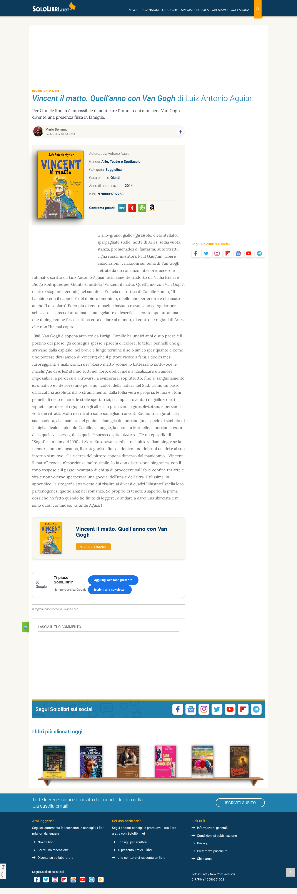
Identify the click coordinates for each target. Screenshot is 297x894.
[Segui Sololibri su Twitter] (207, 253)
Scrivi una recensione (53, 850)
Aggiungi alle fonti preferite (113, 580)
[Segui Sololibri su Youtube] (249, 253)
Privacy (202, 843)
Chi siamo (204, 859)
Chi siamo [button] (220, 10)
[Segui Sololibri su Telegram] (260, 253)
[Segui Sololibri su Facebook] (196, 253)
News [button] (132, 10)
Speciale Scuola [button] (195, 10)
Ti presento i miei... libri (134, 850)
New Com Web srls (222, 874)
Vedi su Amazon (93, 547)
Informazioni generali (212, 828)
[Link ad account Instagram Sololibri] (55, 879)
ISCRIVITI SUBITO (240, 802)
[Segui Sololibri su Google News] (239, 253)
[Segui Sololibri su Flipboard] (228, 253)
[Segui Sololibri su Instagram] (217, 253)
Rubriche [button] (170, 10)
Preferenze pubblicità (212, 851)
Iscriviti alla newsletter (110, 589)
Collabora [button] (240, 10)
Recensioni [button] (149, 10)
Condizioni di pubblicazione (217, 836)
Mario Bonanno (56, 129)
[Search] (258, 9)
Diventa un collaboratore (55, 858)
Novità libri (45, 842)
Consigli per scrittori (132, 842)
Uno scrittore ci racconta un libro (141, 858)
